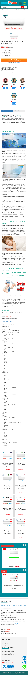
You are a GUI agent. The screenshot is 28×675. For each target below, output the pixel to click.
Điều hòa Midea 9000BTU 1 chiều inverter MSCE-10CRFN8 (7, 509)
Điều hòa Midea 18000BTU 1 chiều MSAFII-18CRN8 (7, 487)
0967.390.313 (6, 85)
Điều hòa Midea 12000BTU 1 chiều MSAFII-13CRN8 (21, 464)
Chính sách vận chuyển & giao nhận (10, 653)
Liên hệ (4, 645)
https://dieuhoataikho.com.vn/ (10, 633)
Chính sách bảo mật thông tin (8, 651)
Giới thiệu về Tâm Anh (7, 642)
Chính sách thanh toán (7, 656)
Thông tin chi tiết (7, 110)
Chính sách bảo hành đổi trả (8, 654)
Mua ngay (14, 60)
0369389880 (24, 4)
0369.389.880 (23, 85)
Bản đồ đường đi (6, 643)
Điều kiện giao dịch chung (8, 649)
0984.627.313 (14, 85)
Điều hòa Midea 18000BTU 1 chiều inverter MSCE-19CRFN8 (7, 532)
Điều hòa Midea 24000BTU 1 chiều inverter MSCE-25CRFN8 (20, 532)
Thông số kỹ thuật (19, 110)
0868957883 (24, 2)
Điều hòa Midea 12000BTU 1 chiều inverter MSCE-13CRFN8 (20, 509)
